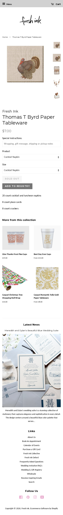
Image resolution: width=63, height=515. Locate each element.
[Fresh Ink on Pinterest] (28, 498)
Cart (58, 4)
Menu (9, 4)
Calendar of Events (31, 446)
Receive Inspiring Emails (31, 478)
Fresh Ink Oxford (32, 458)
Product (6, 151)
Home (5, 37)
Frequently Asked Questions (31, 462)
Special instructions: (12, 138)
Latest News (31, 324)
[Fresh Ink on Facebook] (21, 498)
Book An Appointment (31, 441)
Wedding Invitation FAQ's (31, 466)
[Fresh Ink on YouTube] (42, 498)
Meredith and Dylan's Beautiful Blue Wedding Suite (31, 330)
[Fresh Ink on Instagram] (35, 498)
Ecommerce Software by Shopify (44, 509)
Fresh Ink (25, 509)
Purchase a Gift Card (31, 450)
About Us (31, 437)
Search (31, 482)
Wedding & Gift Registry (31, 470)
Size (4, 164)
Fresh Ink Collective (31, 454)
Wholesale (31, 474)
